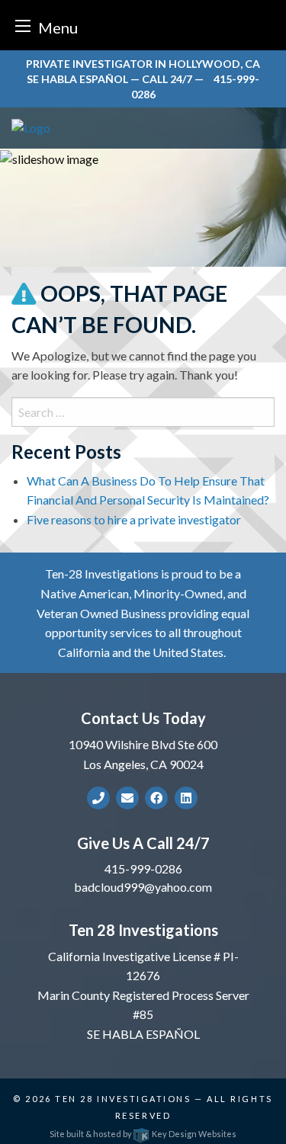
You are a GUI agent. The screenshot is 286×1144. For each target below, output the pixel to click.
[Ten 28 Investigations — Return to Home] (143, 128)
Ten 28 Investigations (123, 1099)
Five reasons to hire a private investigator (134, 519)
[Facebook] (156, 797)
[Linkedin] (186, 797)
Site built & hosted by (143, 1134)
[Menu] (23, 25)
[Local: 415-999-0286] (98, 798)
